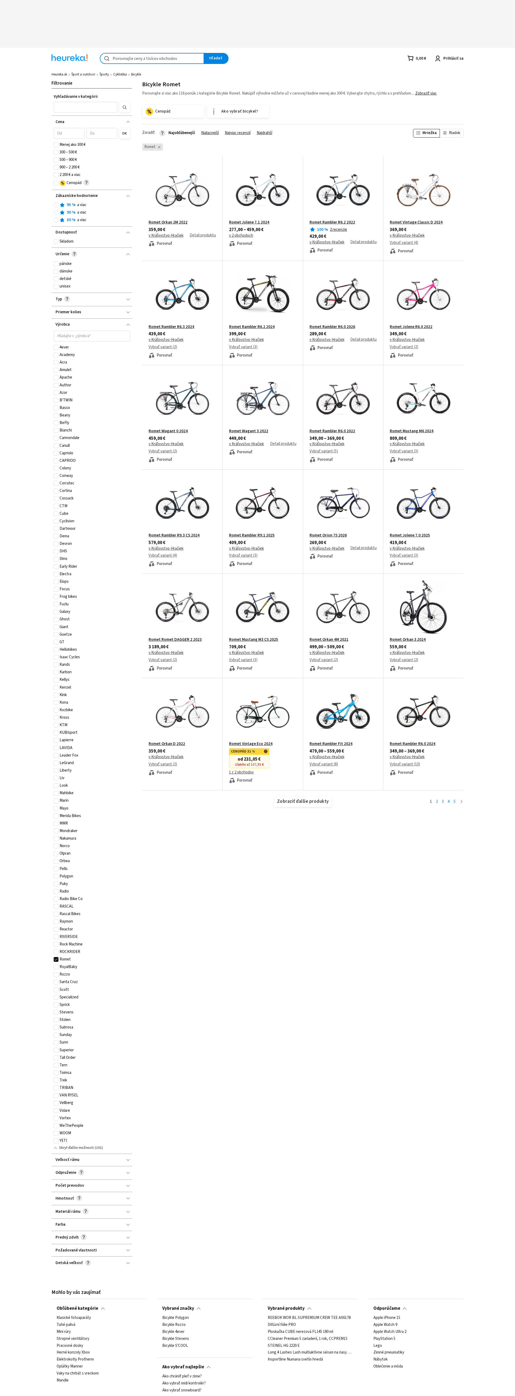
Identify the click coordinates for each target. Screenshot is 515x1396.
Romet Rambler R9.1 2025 (252, 535)
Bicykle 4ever (173, 1331)
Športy (104, 74)
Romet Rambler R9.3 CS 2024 (174, 535)
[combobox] (152, 58)
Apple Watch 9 (385, 1324)
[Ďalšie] (461, 802)
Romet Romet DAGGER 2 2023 (175, 639)
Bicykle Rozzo (174, 1324)
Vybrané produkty (286, 1308)
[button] (85, 107)
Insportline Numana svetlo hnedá (295, 1359)
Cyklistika (120, 74)
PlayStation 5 (384, 1338)
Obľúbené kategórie (77, 1308)
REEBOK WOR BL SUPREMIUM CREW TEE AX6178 (309, 1318)
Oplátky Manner (70, 1366)
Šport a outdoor (83, 74)
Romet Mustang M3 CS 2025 (253, 639)
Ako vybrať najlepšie (183, 1367)
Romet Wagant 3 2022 (248, 431)
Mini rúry (64, 1331)
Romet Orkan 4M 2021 (329, 639)
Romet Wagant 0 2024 (168, 431)
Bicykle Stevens (175, 1338)
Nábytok (380, 1359)
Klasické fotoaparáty (74, 1318)
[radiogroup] (92, 212)
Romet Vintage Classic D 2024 (416, 222)
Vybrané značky (178, 1308)
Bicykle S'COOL (175, 1345)
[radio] (56, 205)
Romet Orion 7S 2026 (328, 535)
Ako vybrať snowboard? (181, 1390)
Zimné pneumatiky (388, 1352)
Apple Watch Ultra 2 (389, 1331)
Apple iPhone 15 (386, 1318)
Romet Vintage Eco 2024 (251, 744)
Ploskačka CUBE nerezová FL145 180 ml (300, 1331)
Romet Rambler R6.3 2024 (171, 327)
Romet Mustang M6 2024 (411, 431)
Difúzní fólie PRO (282, 1324)
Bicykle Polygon (175, 1318)
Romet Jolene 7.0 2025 (410, 535)
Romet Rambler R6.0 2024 (412, 744)
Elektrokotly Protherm (75, 1359)
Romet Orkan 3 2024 (408, 639)
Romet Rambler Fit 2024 (331, 744)
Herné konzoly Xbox (73, 1352)
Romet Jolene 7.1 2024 (249, 222)
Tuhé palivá (66, 1324)
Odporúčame (386, 1308)
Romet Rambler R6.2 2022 (332, 222)
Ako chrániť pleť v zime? (182, 1376)
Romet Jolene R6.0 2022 (411, 327)
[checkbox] (56, 144)
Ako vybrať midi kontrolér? (184, 1383)
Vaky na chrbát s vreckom (78, 1373)
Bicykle (136, 74)
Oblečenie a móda (388, 1366)
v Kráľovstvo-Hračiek (166, 235)
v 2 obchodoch (241, 235)
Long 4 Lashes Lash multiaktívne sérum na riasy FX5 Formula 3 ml (310, 1352)
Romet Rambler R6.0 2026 (332, 327)
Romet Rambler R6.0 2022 (332, 431)
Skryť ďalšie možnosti (76, 1147)
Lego (377, 1345)
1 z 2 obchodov (241, 772)
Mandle (63, 1380)
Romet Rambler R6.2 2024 (252, 327)
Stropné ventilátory (73, 1338)
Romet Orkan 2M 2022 (168, 222)
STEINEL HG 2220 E (284, 1345)
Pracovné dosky (70, 1345)
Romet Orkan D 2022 (167, 744)
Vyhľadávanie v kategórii (76, 96)
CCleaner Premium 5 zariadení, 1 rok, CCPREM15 (307, 1338)
